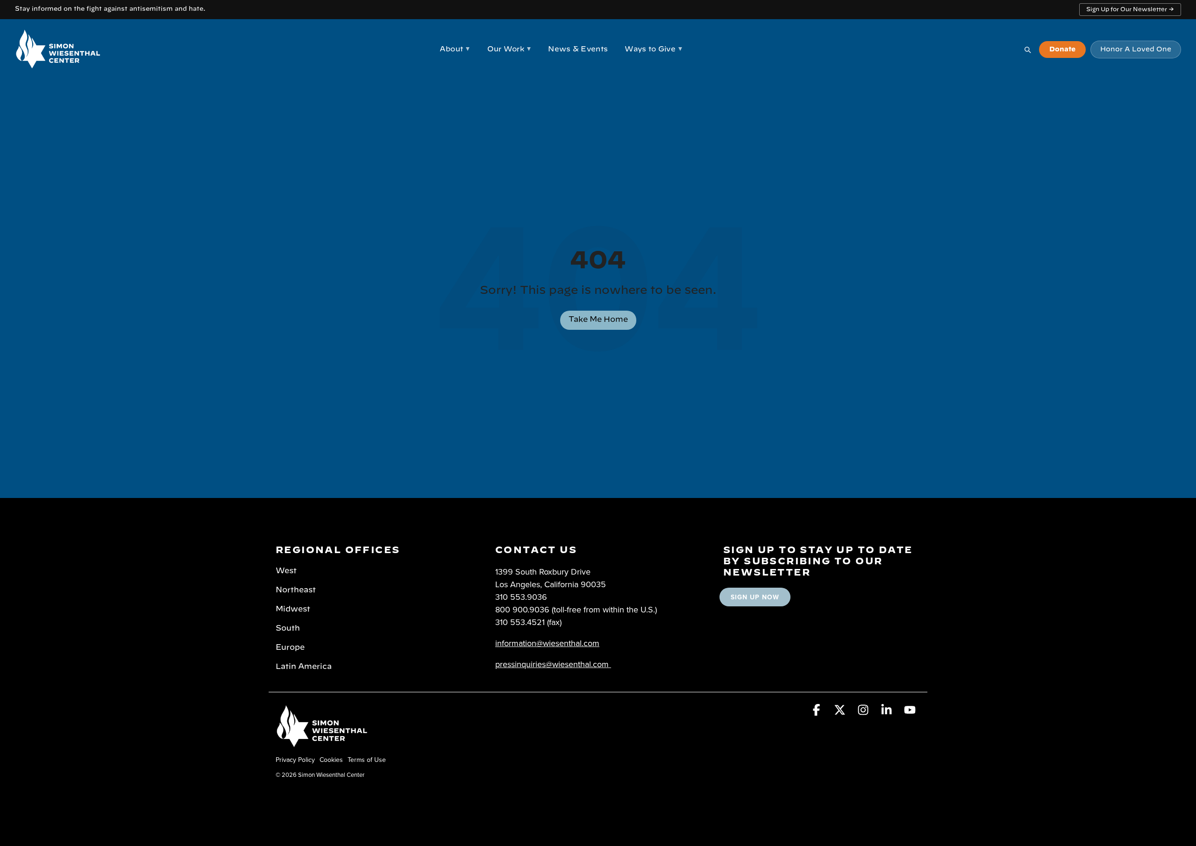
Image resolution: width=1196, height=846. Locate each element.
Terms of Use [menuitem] (367, 759)
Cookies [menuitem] (331, 759)
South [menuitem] (288, 628)
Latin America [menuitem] (304, 666)
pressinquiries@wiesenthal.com (552, 664)
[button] (817, 711)
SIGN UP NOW (755, 597)
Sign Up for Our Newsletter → (1130, 9)
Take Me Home (598, 319)
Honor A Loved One (1135, 49)
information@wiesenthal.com (547, 643)
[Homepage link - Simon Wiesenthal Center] (322, 744)
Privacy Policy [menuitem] (295, 759)
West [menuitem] (286, 571)
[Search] (1027, 50)
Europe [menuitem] (290, 647)
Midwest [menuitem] (293, 609)
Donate (1062, 49)
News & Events (578, 49)
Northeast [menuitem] (296, 590)
